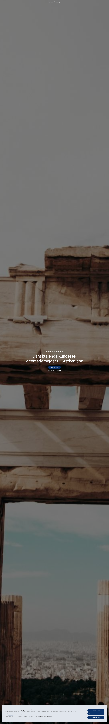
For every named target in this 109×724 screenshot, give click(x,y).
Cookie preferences (96, 717)
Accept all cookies (96, 710)
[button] (106, 2)
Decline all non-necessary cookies (96, 713)
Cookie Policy (10, 714)
